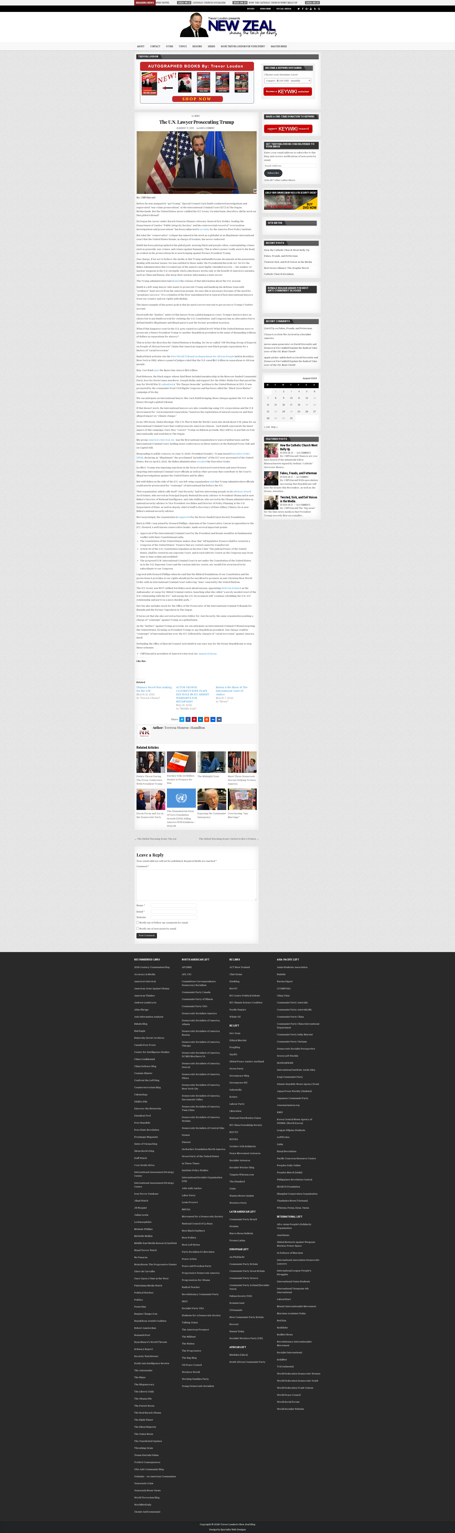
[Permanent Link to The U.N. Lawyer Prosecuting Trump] (196, 162)
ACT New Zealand (239, 967)
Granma (233, 1226)
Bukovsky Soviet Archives (149, 1038)
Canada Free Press (145, 1045)
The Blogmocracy (144, 1384)
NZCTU (233, 1132)
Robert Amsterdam (145, 1328)
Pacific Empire (237, 1009)
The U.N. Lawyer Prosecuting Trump (196, 122)
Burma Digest (285, 981)
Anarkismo (283, 1235)
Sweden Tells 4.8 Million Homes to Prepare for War (180, 779)
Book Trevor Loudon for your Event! (243, 46)
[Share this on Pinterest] (194, 719)
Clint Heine (235, 974)
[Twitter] (298, 8)
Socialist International (289, 1352)
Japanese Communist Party (292, 1098)
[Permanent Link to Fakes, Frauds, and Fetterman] (271, 478)
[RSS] (315, 8)
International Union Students (293, 1281)
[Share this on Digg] (212, 719)
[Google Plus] (306, 8)
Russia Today (236, 1331)
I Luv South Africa (144, 1165)
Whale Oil (234, 1016)
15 (275, 404)
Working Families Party (195, 1379)
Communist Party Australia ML (294, 1009)
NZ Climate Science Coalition (245, 1002)
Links (280, 1144)
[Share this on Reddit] (206, 719)
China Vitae (283, 995)
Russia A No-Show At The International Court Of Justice (231, 691)
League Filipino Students (291, 1130)
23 (283, 411)
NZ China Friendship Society (245, 1125)
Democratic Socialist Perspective (296, 1048)
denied (176, 281)
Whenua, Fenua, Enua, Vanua (293, 1207)
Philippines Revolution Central (294, 1179)
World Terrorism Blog (147, 1497)
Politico (138, 1299)
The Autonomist (143, 1370)
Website (141, 917)
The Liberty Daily (144, 1391)
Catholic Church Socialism (279, 274)
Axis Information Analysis (148, 1016)
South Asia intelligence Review (151, 1363)
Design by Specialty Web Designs (227, 1529)
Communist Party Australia (292, 1002)
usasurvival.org (208, 653)
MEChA (186, 1209)
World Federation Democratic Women (298, 1373)
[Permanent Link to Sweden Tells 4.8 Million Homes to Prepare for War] (181, 761)
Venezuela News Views (147, 1490)
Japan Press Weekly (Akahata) (294, 1091)
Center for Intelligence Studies (152, 1052)
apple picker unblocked (277, 357)
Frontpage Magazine (146, 1137)
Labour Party (237, 1104)
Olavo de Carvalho (144, 1271)
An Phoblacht (236, 1257)
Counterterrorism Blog (147, 1087)
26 (306, 411)
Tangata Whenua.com (241, 1174)
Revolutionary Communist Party (200, 1294)
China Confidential (144, 1059)
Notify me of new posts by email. (157, 928)
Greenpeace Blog (239, 1075)
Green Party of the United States (200, 1156)
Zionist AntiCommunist (147, 1511)
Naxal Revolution (286, 1151)
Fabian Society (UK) (240, 1296)
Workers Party (238, 1203)
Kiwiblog (234, 981)
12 (307, 398)
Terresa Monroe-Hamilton (184, 727)
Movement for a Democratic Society (202, 1216)
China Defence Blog (145, 1066)
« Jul (267, 427)
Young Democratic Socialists (198, 1386)
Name (140, 905)
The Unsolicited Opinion (148, 1441)
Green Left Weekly (287, 1055)
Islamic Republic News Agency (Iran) (298, 1084)
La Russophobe (143, 1222)
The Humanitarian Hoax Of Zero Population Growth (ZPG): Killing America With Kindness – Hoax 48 (181, 818)
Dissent (186, 1142)
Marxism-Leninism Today (291, 1313)
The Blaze (140, 1377)
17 (291, 404)
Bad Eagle (139, 1031)
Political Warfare (144, 1292)
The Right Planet (143, 1419)
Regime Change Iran (145, 1313)
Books (250, 8)
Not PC (233, 988)
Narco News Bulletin (241, 1233)
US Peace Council (192, 1365)
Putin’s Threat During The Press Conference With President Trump (149, 780)
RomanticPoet (142, 1335)
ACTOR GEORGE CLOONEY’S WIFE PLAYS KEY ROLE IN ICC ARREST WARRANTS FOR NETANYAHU (192, 694)
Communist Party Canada (196, 992)
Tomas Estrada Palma (146, 1455)
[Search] (319, 8)
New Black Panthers (193, 1230)
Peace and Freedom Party (196, 1266)
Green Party (236, 1068)
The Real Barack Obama (147, 1412)
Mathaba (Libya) (238, 1354)
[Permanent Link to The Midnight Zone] (211, 762)
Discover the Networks (147, 1108)
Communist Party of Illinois (197, 999)
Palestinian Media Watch (148, 1285)
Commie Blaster (143, 1073)
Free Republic (142, 1122)
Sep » (274, 427)
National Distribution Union (245, 1118)
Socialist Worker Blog (241, 1167)
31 (291, 418)
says (156, 370)
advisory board (242, 491)
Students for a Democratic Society (201, 1315)
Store (169, 46)
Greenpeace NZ (238, 1082)
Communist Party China (290, 1016)
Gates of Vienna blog (145, 1144)
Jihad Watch (141, 1200)
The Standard (237, 1181)
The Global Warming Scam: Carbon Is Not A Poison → (229, 839)
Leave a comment (207, 127)
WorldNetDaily (142, 1504)
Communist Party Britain (243, 1264)
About (140, 46)
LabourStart (284, 1299)
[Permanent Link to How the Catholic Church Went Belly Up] (271, 450)
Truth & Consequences (147, 1462)
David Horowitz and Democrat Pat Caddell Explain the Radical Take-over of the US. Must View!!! (291, 348)
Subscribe (265, 8)
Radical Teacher (191, 1287)
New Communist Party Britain (246, 1317)
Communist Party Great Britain (247, 1271)
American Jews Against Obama (151, 988)
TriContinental (285, 1366)
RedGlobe (282, 1327)
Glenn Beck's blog (144, 1151)
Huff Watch (140, 1158)
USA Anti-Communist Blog (149, 1469)
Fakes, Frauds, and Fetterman (281, 256)
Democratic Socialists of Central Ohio (203, 1128)
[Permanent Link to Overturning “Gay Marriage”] (242, 799)
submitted (167, 384)
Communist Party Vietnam (292, 1041)
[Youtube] (310, 8)
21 (268, 411)
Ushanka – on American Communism (155, 1476)
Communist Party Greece (243, 1278)
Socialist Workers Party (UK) (246, 1338)
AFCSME (187, 967)
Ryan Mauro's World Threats (150, 1342)
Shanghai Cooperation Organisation (297, 1193)
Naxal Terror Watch (145, 1250)
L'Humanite (235, 1310)
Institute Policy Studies (195, 1170)
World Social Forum (288, 1402)
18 (299, 404)
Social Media (283, 8)
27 (314, 411)
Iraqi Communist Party (290, 1077)
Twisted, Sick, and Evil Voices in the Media (288, 262)
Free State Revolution (146, 1130)
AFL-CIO (186, 974)
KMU (280, 1112)
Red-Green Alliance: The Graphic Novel (286, 268)
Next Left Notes (191, 1244)
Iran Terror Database (146, 1193)
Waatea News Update (241, 1195)
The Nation (188, 1343)
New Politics (189, 1237)
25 (299, 411)
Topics (183, 46)
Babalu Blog (141, 1024)
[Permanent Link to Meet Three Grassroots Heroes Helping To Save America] (242, 762)
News (197, 115)
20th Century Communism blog (152, 967)
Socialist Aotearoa (239, 1160)
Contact (155, 46)
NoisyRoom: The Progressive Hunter (155, 1264)
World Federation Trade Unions (295, 1388)
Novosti (234, 1324)
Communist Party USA (194, 1006)
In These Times (190, 1163)
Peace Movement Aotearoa (244, 1153)
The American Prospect (195, 1329)
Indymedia (235, 1089)
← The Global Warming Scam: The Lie (155, 839)
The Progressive (191, 1350)
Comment (142, 866)
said (212, 481)
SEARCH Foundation (288, 1186)
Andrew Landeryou (145, 1002)
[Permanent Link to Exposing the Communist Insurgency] (211, 799)
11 (299, 398)
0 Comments (305, 452)
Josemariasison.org (288, 1105)
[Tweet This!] (181, 719)
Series (211, 46)
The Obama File (143, 1398)
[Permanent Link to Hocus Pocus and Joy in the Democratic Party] (150, 799)
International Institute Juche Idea (296, 1070)
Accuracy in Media (144, 974)
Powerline (140, 1306)
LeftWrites (283, 1137)
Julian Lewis (141, 1215)
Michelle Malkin (143, 1236)
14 (268, 404)
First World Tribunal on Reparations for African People (202, 356)
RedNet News (285, 1334)
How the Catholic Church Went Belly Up (286, 250)
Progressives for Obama (196, 1280)
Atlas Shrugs (141, 1009)
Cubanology (141, 1094)
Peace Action (189, 1259)
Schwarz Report (143, 1349)
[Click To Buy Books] (197, 102)
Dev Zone (234, 1033)
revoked (201, 461)
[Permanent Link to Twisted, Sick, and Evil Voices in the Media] (271, 502)
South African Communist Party (247, 1362)
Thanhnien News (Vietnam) (292, 1200)
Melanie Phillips (143, 1229)
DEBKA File (140, 1101)
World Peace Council (289, 1395)
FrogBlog (234, 1047)
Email (140, 911)
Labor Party (189, 1195)
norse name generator (277, 344)
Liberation (235, 1111)
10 (291, 398)
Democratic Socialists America (199, 1013)
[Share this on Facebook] (188, 719)
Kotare (233, 1097)
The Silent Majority (145, 1427)
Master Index (279, 46)
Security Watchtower (146, 1356)
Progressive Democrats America (201, 1273)
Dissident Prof (142, 1115)
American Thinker (144, 995)
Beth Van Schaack (231, 588)
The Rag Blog (189, 1358)
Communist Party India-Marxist (295, 1034)
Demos (186, 1135)
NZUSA (233, 1139)
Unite (232, 1188)
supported (184, 517)
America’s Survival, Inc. (161, 440)
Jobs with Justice (192, 1188)
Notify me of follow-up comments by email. (163, 922)
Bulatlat (281, 974)
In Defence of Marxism (290, 1253)
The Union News (143, 1434)
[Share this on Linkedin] (200, 719)
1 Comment (304, 476)
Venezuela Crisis (143, 1483)
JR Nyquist (140, 1207)
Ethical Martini (237, 1040)
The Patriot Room (144, 1405)
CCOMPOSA (284, 988)
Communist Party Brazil (243, 1219)
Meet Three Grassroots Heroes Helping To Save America (242, 780)
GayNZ (233, 1054)
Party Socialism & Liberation (198, 1252)
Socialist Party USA (193, 1308)
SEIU (185, 1301)
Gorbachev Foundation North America (203, 1149)
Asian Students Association (292, 967)
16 (283, 404)
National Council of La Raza (197, 1223)
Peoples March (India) (289, 1172)
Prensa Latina (237, 1240)
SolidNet (282, 1359)
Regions (197, 46)
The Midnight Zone (208, 776)
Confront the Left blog (146, 1080)
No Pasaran (140, 1257)
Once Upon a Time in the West (151, 1278)
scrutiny (205, 229)
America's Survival (145, 981)
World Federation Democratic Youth (297, 1380)
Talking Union (190, 1322)
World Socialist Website (290, 1409)
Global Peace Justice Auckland (246, 1061)
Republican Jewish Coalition (150, 1321)
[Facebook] (302, 8)
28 (268, 418)
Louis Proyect (190, 1202)
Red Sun (281, 1320)
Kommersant (236, 1303)
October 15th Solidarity (242, 1146)
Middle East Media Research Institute (155, 1243)
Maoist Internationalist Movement (296, 1306)
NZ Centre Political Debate (244, 995)
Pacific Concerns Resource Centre (296, 1158)
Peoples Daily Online (289, 1165)
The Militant (189, 1336)
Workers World (191, 1372)
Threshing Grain (143, 1448)
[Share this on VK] (219, 719)
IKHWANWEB (285, 1063)
